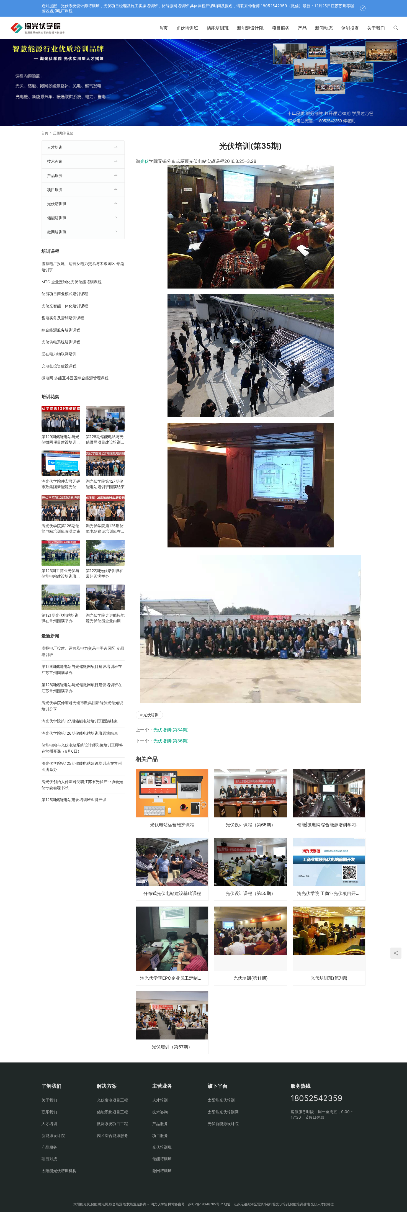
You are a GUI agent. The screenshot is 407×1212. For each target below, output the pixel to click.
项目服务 (281, 28)
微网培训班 (56, 232)
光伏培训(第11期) (250, 978)
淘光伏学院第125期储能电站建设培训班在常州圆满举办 (105, 528)
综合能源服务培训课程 (61, 330)
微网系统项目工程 (112, 1123)
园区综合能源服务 (112, 1135)
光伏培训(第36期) (171, 740)
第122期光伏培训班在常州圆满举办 (104, 573)
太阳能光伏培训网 (223, 1112)
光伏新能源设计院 (223, 1123)
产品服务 (55, 175)
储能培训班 (218, 28)
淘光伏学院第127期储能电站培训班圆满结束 (105, 484)
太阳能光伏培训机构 (59, 1170)
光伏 (144, 161)
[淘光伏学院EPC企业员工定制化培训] (172, 946)
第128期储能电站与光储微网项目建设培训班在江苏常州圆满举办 (105, 439)
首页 (163, 28)
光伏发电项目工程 (112, 1100)
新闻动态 (324, 28)
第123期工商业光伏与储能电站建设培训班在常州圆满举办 (61, 573)
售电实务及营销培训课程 (63, 317)
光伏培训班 (187, 28)
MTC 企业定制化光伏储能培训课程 (72, 281)
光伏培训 (151, 714)
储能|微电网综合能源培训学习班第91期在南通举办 (331, 824)
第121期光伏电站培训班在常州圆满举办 (60, 618)
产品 (302, 28)
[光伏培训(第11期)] (250, 946)
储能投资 (350, 28)
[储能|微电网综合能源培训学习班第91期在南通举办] (329, 800)
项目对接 (49, 1158)
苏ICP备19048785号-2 (205, 1204)
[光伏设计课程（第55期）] (250, 869)
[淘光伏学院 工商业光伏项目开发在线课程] (329, 869)
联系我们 (49, 1112)
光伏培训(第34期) (171, 729)
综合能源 (115, 1204)
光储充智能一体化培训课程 (65, 305)
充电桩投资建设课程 (59, 366)
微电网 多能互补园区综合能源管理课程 (75, 377)
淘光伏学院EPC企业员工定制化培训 (174, 978)
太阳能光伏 (81, 1204)
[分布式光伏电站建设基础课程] (172, 869)
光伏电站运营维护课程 (172, 824)
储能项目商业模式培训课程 (65, 293)
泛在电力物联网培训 (59, 353)
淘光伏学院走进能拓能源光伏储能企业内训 (105, 618)
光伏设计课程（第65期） (250, 824)
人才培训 (55, 147)
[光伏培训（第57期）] (172, 1022)
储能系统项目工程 (112, 1112)
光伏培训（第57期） (172, 1046)
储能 (94, 1204)
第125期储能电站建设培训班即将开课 (74, 799)
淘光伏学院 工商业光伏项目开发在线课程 (331, 893)
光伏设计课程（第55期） (250, 893)
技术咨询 (55, 161)
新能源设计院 (250, 28)
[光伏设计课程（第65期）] (250, 800)
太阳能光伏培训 (221, 1100)
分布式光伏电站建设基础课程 (172, 893)
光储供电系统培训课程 (61, 341)
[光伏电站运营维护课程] (172, 800)
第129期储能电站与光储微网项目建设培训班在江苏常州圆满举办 (61, 439)
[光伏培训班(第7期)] (329, 946)
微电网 (103, 1204)
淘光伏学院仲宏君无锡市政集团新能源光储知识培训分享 (61, 484)
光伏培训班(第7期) (329, 978)
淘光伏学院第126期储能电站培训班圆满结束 (61, 528)
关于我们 (376, 28)
